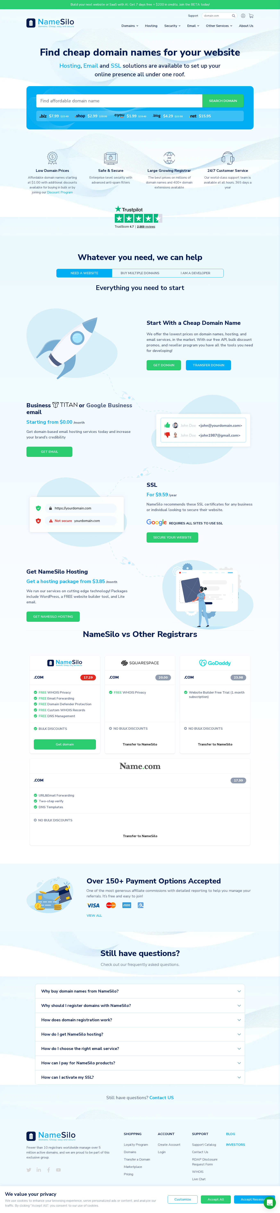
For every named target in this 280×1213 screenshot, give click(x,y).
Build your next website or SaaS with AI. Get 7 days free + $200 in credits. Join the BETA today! (140, 4)
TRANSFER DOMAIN (208, 365)
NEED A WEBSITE (84, 273)
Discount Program (60, 192)
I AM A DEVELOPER (195, 273)
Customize (182, 1199)
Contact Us (200, 1152)
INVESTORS (235, 1144)
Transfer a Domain (137, 1159)
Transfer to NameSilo (140, 744)
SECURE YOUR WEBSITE (172, 537)
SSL (116, 66)
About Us (246, 26)
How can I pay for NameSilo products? (78, 1063)
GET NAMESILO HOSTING (53, 616)
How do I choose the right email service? (80, 1048)
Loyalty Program (136, 1144)
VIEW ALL (94, 915)
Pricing (128, 1174)
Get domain (65, 744)
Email (90, 66)
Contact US (161, 1098)
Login (162, 1152)
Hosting (151, 26)
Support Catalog (204, 1144)
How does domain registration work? (76, 1020)
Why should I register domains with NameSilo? (86, 1005)
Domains (130, 1152)
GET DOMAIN (163, 365)
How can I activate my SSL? (67, 1077)
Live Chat (199, 1179)
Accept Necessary (254, 1199)
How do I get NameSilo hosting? (72, 1034)
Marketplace (133, 1167)
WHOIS (198, 1172)
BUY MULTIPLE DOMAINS (140, 273)
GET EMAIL (49, 452)
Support (193, 16)
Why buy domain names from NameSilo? (80, 991)
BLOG (230, 1134)
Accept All (216, 1199)
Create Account (169, 1144)
